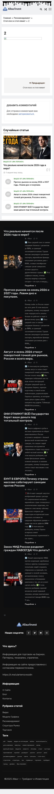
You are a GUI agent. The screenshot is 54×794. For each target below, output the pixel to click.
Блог (5, 694)
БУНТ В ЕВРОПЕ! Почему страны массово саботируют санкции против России (26, 482)
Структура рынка (11, 725)
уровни (12, 764)
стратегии (6, 760)
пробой (16, 753)
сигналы (33, 756)
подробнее (30, 285)
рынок (19, 756)
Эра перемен (21, 764)
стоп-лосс (41, 756)
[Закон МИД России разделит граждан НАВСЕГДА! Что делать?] (13, 579)
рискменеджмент (9, 756)
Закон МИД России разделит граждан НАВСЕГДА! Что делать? (27, 548)
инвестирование (28, 745)
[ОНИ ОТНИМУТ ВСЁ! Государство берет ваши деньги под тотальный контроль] (13, 449)
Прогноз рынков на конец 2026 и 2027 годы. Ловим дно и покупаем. (26, 293)
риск (45, 753)
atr (4, 741)
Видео (6, 712)
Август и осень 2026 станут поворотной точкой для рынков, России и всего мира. (32, 197)
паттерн (47, 749)
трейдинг (46, 760)
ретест (39, 753)
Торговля (7, 730)
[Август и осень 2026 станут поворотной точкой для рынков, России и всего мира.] (13, 386)
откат (40, 749)
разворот (24, 753)
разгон (32, 753)
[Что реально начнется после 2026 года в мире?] (13, 262)
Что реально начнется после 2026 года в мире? (24, 233)
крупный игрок (8, 749)
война (32, 741)
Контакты (7, 698)
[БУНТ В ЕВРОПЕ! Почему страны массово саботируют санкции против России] (13, 516)
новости (26, 749)
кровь (38, 745)
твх (22, 760)
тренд (5, 764)
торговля (38, 760)
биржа (10, 741)
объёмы (33, 749)
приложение (7, 753)
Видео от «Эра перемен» (13, 162)
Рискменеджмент (11, 721)
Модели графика (11, 716)
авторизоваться (26, 114)
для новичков (8, 745)
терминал (29, 760)
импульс (18, 745)
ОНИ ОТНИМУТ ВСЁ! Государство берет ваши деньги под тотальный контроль (26, 417)
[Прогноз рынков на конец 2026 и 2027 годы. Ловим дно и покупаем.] (13, 324)
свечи (26, 756)
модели (18, 749)
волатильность (41, 741)
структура (15, 760)
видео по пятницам (21, 741)
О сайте (6, 690)
